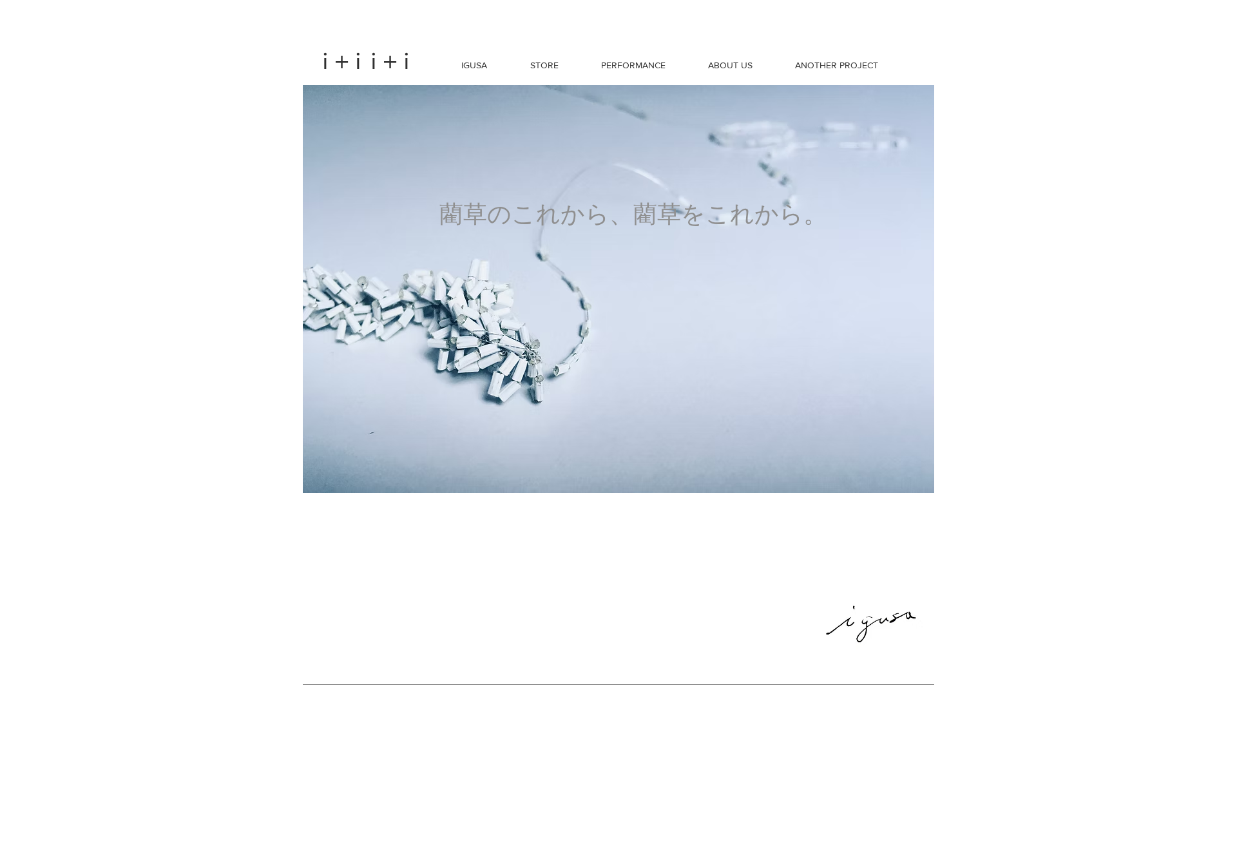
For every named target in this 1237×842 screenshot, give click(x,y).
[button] (473, 65)
